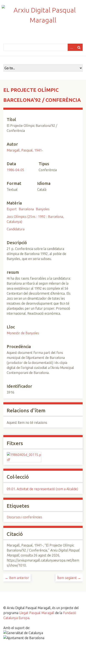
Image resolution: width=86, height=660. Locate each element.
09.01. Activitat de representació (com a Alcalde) (42, 489)
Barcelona (26, 209)
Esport (12, 209)
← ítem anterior (17, 578)
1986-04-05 (15, 170)
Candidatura (15, 229)
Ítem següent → (69, 578)
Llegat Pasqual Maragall (36, 613)
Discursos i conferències (24, 517)
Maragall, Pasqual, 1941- (25, 150)
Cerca (79, 47)
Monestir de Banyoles (23, 333)
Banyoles (42, 209)
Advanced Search (71, 47)
